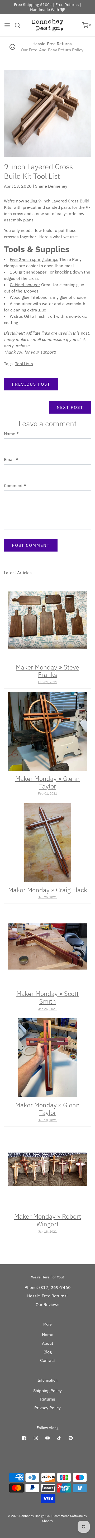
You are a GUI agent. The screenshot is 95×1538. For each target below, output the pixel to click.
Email (11, 459)
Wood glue (20, 297)
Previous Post (31, 384)
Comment (15, 485)
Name (11, 433)
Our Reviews (47, 1304)
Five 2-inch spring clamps (34, 259)
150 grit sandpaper (28, 272)
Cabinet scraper (25, 284)
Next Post (70, 407)
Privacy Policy (47, 1407)
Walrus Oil (19, 316)
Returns (47, 1399)
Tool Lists (24, 363)
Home (47, 1334)
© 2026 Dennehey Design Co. (29, 1516)
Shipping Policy (47, 1390)
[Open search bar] (19, 25)
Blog (48, 1352)
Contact (47, 1360)
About (47, 1343)
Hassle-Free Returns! (47, 1295)
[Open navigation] (7, 25)
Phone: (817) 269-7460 (48, 1287)
